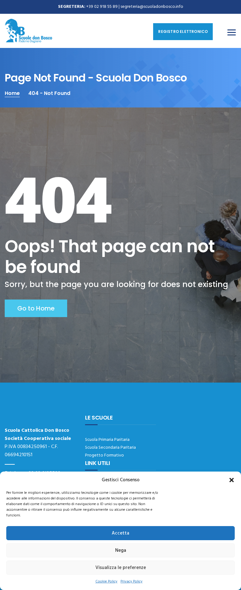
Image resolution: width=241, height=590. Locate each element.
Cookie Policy (106, 581)
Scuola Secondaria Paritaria (110, 447)
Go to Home (36, 308)
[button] (231, 480)
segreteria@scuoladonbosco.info (151, 6)
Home (12, 93)
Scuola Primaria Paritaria (107, 439)
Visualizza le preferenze (120, 568)
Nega (120, 550)
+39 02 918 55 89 (102, 6)
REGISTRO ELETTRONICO (183, 31)
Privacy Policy (131, 581)
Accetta (120, 533)
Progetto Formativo (104, 455)
